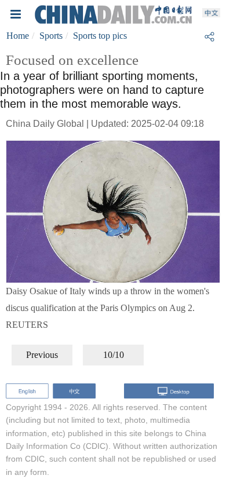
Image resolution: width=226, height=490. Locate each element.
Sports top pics (100, 36)
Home (17, 36)
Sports (51, 36)
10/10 (113, 355)
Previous (42, 355)
